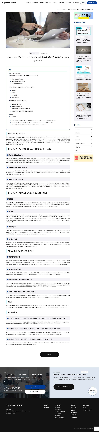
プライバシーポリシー (88, 410)
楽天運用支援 (57, 407)
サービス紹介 (58, 405)
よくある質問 (74, 412)
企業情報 (73, 410)
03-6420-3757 (10, 413)
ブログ (83, 2)
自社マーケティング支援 (59, 417)
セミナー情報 (74, 417)
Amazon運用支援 (58, 409)
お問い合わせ (86, 405)
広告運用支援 (57, 415)
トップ (45, 405)
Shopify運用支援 (58, 413)
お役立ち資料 (74, 415)
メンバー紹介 (74, 407)
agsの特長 (46, 407)
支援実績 (73, 405)
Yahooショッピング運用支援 (60, 411)
